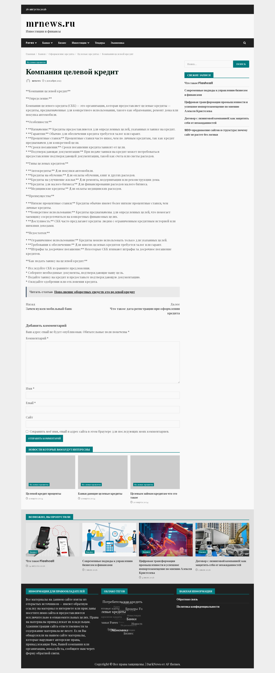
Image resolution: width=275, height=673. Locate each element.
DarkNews (154, 664)
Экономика (117, 43)
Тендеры (100, 43)
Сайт (29, 417)
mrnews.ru (50, 24)
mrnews (36, 80)
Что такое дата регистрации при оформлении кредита (145, 308)
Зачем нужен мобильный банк (49, 306)
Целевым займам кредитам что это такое (155, 472)
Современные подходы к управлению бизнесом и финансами (109, 539)
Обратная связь (187, 599)
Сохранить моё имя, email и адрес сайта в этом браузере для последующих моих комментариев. (99, 431)
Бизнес (62, 43)
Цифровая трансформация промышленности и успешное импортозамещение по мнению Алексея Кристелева (216, 106)
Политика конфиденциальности (198, 606)
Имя (30, 388)
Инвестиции (79, 43)
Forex (30, 43)
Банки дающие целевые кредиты (102, 472)
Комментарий (37, 338)
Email (31, 403)
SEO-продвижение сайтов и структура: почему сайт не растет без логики (216, 132)
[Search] (244, 43)
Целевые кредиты (36, 62)
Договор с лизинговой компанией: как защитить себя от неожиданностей (222, 539)
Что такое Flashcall (198, 83)
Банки (46, 43)
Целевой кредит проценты (50, 472)
